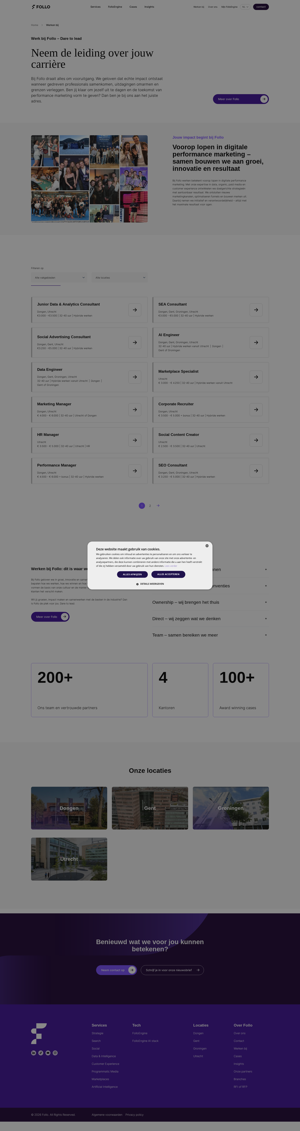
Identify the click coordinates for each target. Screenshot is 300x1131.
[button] (150, 584)
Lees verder (171, 565)
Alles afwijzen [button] (132, 574)
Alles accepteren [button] (168, 574)
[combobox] (207, 545)
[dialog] (150, 565)
